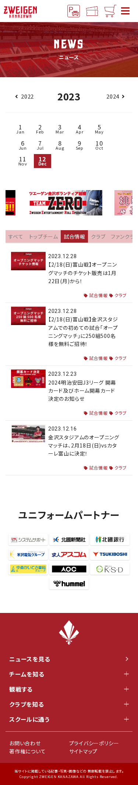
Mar (60, 128)
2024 (112, 96)
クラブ (120, 295)
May (99, 128)
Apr (79, 128)
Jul (40, 145)
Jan (20, 128)
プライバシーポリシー (94, 743)
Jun (23, 145)
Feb (40, 128)
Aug (60, 145)
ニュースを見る (29, 659)
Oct (99, 145)
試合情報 (98, 295)
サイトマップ (83, 751)
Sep (80, 145)
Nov (22, 160)
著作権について (27, 751)
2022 (27, 96)
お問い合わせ (25, 743)
